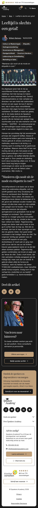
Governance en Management (13, 50)
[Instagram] (5, 409)
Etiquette (26, 44)
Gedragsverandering (10, 47)
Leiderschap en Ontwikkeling (13, 56)
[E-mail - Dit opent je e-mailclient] (11, 291)
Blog (10, 16)
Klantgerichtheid (9, 53)
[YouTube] (11, 409)
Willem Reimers (15, 38)
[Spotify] (29, 409)
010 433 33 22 (13, 445)
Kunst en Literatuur (24, 53)
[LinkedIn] (23, 409)
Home (4, 16)
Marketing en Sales (9, 59)
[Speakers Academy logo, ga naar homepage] (5, 8)
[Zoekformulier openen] (26, 8)
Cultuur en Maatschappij (11, 44)
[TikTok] (17, 409)
